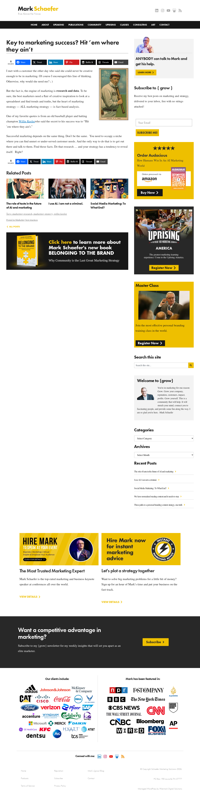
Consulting (140, 24)
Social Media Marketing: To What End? (150, 488)
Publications (75, 24)
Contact (164, 24)
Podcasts (24, 778)
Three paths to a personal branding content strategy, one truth (158, 504)
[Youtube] (168, 10)
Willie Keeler (27, 121)
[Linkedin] (157, 10)
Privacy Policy (60, 785)
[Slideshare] (174, 10)
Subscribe (58, 778)
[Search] (191, 365)
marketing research (22, 213)
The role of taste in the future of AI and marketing (154, 471)
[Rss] (180, 10)
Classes (124, 24)
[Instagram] (162, 10)
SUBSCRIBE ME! (147, 133)
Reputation (58, 770)
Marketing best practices (26, 219)
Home (34, 24)
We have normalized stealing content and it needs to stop (156, 496)
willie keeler (60, 213)
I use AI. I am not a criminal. (145, 479)
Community (94, 24)
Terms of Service (28, 785)
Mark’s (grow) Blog (96, 770)
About (45, 24)
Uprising (111, 24)
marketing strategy (43, 213)
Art (153, 24)
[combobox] (161, 365)
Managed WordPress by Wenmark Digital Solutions (160, 788)
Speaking (58, 24)
